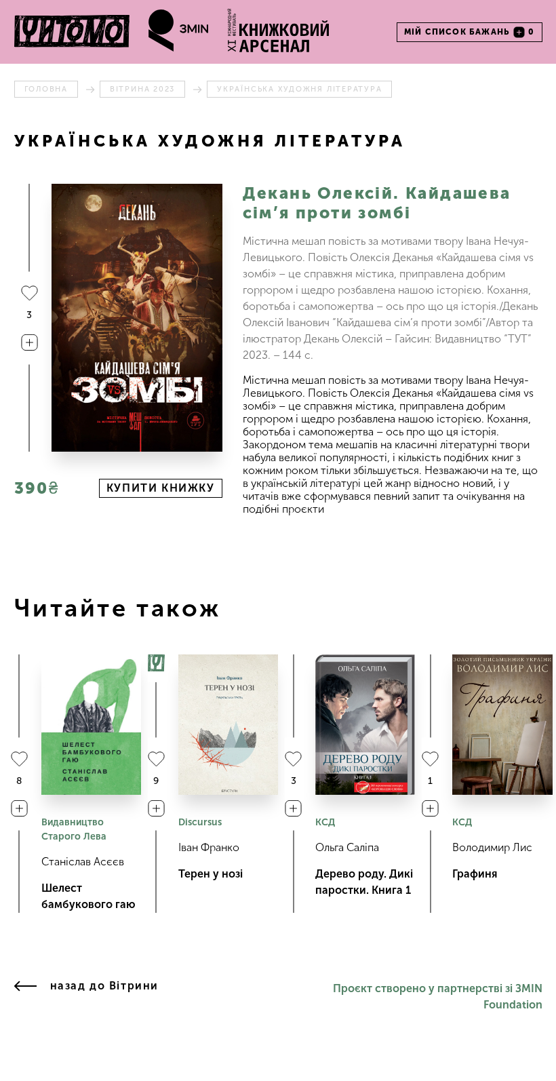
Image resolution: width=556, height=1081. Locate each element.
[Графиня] (502, 724)
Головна (46, 89)
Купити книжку (160, 487)
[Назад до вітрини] (25, 997)
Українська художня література (299, 89)
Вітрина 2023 (142, 89)
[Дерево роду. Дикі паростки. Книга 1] (365, 724)
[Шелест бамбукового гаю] (91, 724)
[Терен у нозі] (228, 724)
